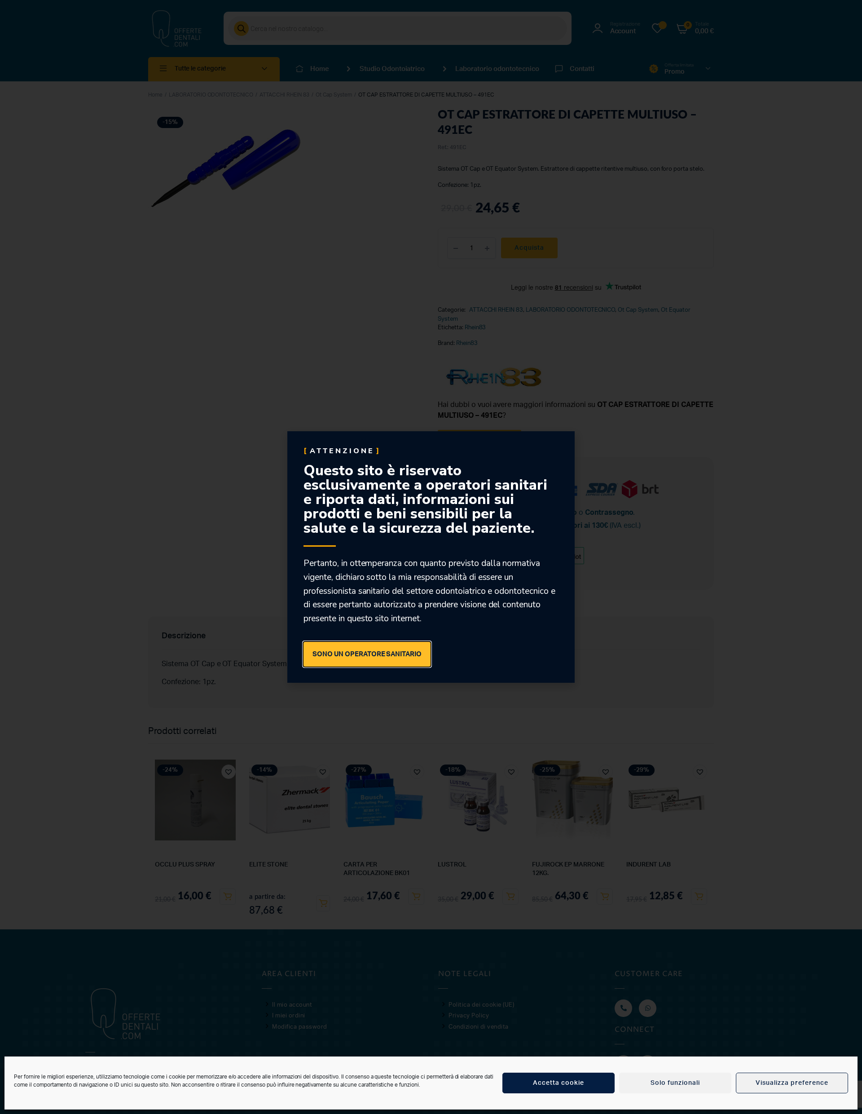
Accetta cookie (558, 1083)
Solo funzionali (675, 1083)
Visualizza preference (792, 1083)
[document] (431, 557)
